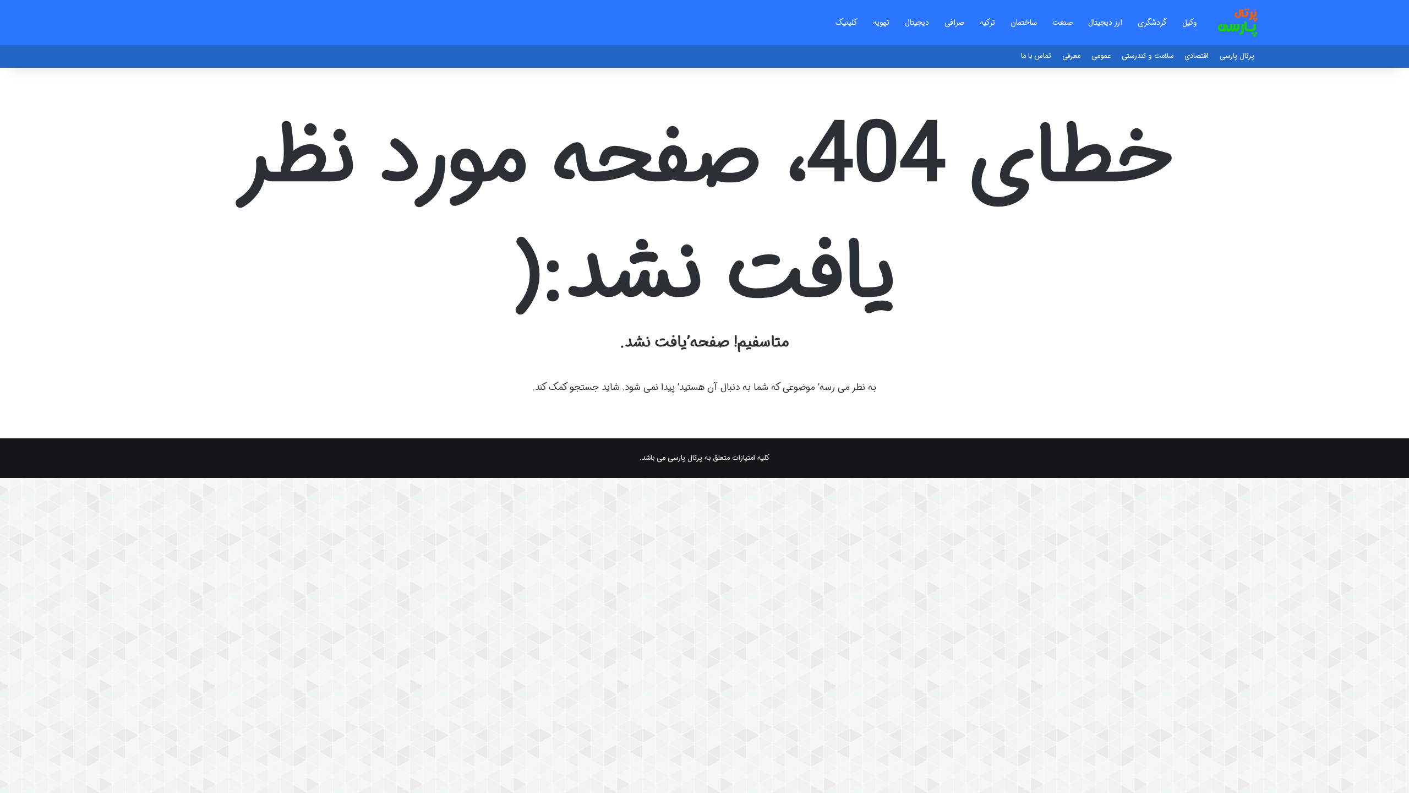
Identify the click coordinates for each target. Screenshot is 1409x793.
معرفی (1071, 56)
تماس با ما (1036, 56)
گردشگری (1152, 23)
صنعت (1062, 23)
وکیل (1189, 23)
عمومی (1101, 56)
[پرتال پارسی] (1238, 23)
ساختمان (1024, 23)
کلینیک (846, 23)
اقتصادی (1196, 56)
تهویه (881, 23)
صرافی (954, 23)
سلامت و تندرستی (1147, 56)
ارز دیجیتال (1105, 23)
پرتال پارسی (1237, 56)
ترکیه (987, 23)
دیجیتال (917, 23)
